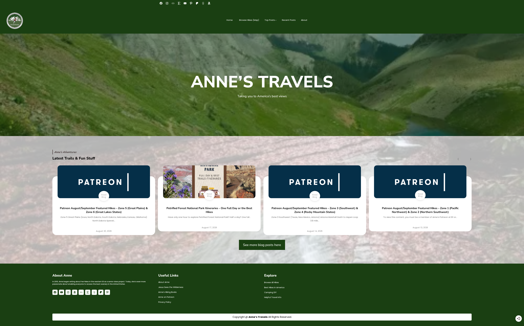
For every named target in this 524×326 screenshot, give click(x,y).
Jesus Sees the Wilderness (170, 287)
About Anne (163, 282)
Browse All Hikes (271, 282)
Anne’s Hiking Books (167, 292)
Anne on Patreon (166, 297)
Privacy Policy (164, 302)
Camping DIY (270, 292)
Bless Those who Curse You (420, 208)
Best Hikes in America (274, 287)
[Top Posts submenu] (275, 20)
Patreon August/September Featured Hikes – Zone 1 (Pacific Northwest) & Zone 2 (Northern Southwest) (314, 210)
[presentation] (458, 159)
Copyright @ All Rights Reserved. (262, 317)
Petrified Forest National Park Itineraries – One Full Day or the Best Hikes (104, 210)
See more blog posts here (262, 245)
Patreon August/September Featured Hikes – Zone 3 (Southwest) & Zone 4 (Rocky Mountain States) (209, 210)
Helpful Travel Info (272, 297)
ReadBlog (103, 195)
